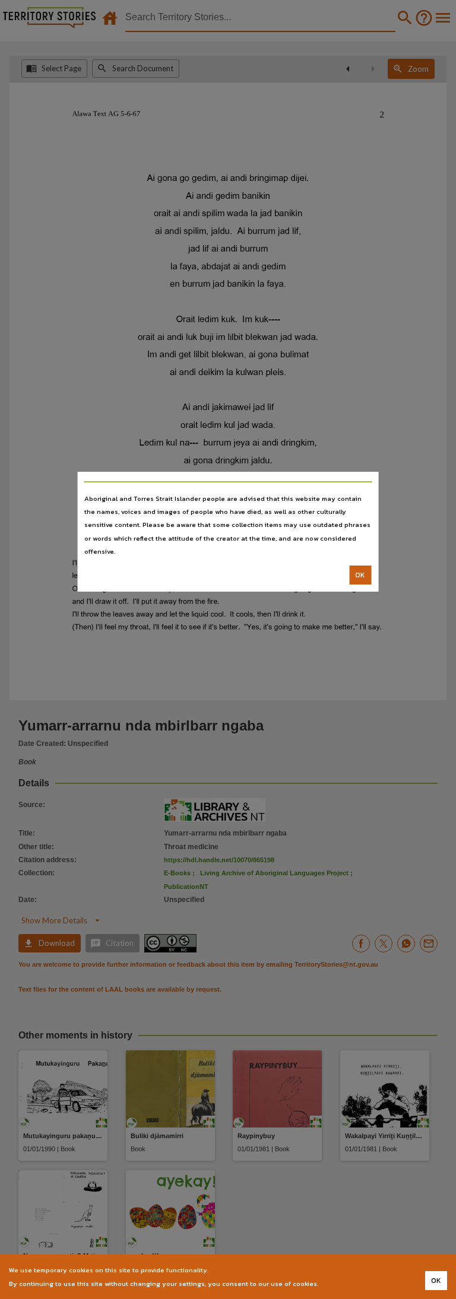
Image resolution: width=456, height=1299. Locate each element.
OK (360, 575)
